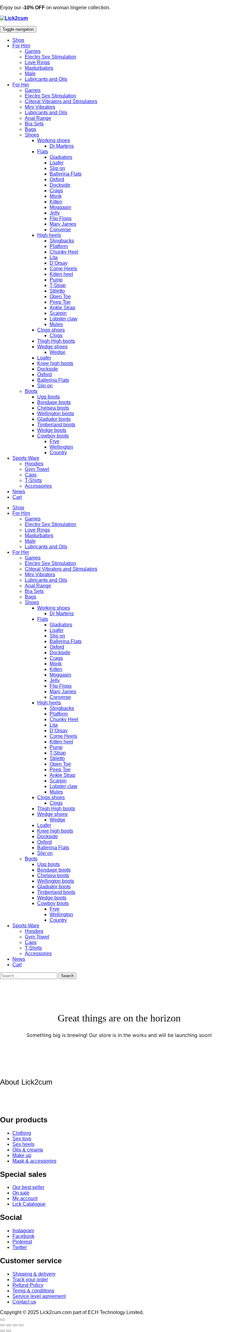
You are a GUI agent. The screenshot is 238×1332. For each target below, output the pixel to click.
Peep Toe (60, 302)
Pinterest (22, 1241)
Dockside (60, 185)
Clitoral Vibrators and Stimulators (61, 101)
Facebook (23, 1236)
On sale (20, 1192)
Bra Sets (34, 123)
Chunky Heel (64, 252)
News (18, 491)
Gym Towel (37, 469)
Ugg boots (48, 396)
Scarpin (58, 313)
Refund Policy (27, 1285)
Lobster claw (63, 318)
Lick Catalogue (29, 1204)
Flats (42, 151)
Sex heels (23, 1144)
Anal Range (38, 118)
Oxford (57, 179)
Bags (30, 129)
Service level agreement (39, 1296)
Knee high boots (55, 363)
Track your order (30, 1279)
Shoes (32, 134)
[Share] (14, 1325)
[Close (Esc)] (21, 1325)
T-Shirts (33, 480)
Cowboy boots (53, 435)
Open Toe (60, 296)
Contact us (24, 1301)
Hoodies (34, 463)
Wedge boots (51, 430)
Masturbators (39, 68)
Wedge (57, 352)
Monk (56, 196)
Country (58, 452)
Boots (31, 391)
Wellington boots (55, 413)
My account (24, 1198)
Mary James (63, 224)
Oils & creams (27, 1149)
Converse (60, 229)
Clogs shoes (51, 330)
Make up (21, 1155)
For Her (20, 84)
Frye (55, 441)
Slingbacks (62, 240)
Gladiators (61, 157)
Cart (17, 497)
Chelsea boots (53, 408)
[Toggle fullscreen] (8, 1325)
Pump (56, 279)
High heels (49, 235)
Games (33, 51)
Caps (31, 474)
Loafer (57, 162)
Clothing (21, 1133)
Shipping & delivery (33, 1274)
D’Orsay (59, 263)
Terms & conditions (33, 1290)
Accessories (38, 486)
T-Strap (58, 285)
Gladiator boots (54, 419)
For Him (21, 45)
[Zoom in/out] (2, 1325)
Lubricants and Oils (46, 79)
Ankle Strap (62, 307)
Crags (56, 190)
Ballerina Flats (66, 173)
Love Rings (37, 62)
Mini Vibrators (40, 107)
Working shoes (53, 140)
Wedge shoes (52, 346)
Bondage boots (54, 402)
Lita (54, 257)
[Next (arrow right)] (8, 1331)
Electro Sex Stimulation (50, 56)
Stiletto (57, 291)
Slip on (57, 168)
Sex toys (21, 1138)
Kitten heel (61, 274)
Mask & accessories (34, 1161)
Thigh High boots (56, 341)
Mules (56, 324)
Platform (59, 246)
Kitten (56, 201)
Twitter (19, 1247)
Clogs (56, 335)
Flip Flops (61, 218)
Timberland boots (56, 424)
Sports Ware (25, 458)
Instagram (23, 1230)
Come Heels (63, 268)
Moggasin (60, 207)
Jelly (55, 212)
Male (30, 73)
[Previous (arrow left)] (2, 1331)
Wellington (61, 447)
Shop (18, 40)
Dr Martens (62, 146)
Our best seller (28, 1187)
